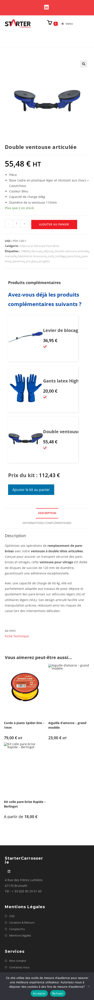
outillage (60, 256)
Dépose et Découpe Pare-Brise (39, 246)
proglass (44, 261)
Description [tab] (47, 513)
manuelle (11, 256)
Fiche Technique (17, 636)
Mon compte (17, 961)
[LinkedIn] (47, 7)
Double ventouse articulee (72, 251)
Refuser (57, 993)
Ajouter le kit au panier (31, 489)
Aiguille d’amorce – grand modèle (67, 725)
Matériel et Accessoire (32, 256)
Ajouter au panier (54, 224)
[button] (83, 63)
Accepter (39, 993)
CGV (12, 916)
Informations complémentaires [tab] (47, 523)
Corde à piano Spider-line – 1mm (24, 725)
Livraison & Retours (22, 922)
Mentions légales (20, 935)
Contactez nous (19, 967)
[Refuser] (88, 986)
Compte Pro (17, 929)
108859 (25, 251)
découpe (36, 251)
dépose (48, 251)
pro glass (32, 261)
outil (51, 256)
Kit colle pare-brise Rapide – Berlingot (25, 804)
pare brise (73, 256)
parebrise (18, 261)
